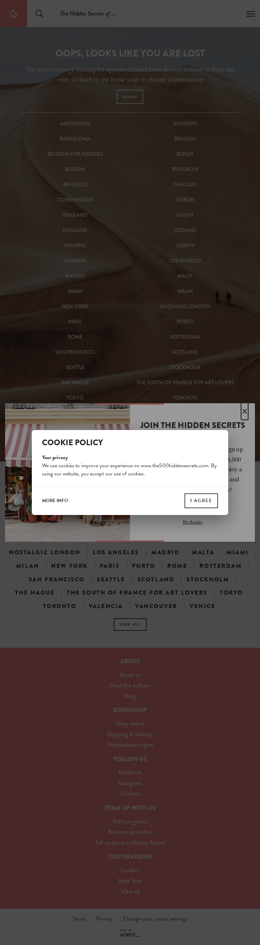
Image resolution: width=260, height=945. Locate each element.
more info (55, 500)
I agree (201, 500)
